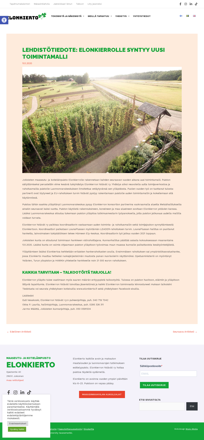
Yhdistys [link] (121, 16)
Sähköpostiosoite (150, 366)
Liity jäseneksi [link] (94, 4)
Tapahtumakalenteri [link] (20, 4)
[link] (4, 20)
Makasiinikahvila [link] (42, 4)
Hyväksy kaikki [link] (17, 429)
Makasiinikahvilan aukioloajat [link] (102, 394)
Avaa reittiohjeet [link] (15, 380)
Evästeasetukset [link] (17, 423)
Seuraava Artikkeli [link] (185, 331)
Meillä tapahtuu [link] (98, 16)
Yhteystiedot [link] (142, 16)
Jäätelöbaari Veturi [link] (62, 4)
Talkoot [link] (80, 4)
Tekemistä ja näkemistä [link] (66, 16)
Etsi (192, 406)
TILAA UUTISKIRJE (154, 385)
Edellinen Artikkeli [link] (19, 331)
